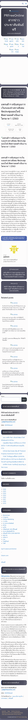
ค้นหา (3, 396)
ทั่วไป (4, 525)
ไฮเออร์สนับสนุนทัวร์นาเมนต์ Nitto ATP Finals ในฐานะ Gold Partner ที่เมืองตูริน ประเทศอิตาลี (13, 386)
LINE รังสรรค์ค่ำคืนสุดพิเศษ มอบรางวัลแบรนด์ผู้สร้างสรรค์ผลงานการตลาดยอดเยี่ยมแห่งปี (13, 330)
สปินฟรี (3, 562)
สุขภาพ (5, 535)
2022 (4, 497)
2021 (4, 499)
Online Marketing (8, 519)
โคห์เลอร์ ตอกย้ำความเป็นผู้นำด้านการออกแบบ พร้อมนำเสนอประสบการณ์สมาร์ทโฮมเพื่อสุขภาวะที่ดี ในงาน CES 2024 (13, 361)
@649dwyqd (8, 425)
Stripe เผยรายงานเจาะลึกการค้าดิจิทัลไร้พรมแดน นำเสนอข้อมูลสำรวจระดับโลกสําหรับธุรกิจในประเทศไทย (13, 319)
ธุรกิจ (4, 527)
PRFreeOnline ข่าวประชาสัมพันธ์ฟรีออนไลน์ (12, 712)
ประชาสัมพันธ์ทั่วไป (8, 531)
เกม (4, 539)
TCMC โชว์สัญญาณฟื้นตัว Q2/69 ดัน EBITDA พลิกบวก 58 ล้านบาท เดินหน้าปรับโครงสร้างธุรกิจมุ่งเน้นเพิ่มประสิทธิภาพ (13, 459)
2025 (4, 491)
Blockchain (6, 515)
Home (5, 90)
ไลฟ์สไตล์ (6, 541)
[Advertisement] (14, 71)
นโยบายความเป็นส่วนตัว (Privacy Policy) (11, 714)
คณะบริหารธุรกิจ (18, 696)
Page (8, 711)
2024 (4, 493)
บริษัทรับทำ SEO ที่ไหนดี (10, 529)
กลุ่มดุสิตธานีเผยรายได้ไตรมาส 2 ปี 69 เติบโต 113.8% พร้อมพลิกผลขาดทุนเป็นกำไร (13, 445)
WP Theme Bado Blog (21, 717)
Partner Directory (15, 711)
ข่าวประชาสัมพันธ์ (14, 90)
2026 (4, 489)
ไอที (4, 543)
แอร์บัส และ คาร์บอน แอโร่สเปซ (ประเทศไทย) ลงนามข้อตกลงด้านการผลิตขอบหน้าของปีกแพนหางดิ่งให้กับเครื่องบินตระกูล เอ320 (13, 373)
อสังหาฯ (5, 537)
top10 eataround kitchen (9, 549)
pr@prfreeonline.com (8, 422)
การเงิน (5, 521)
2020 (4, 501)
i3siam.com (4, 555)
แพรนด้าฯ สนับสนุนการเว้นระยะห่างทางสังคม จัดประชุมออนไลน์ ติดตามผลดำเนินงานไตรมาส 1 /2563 (13, 238)
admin (8, 125)
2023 (4, 495)
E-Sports (5, 517)
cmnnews (4, 698)
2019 (4, 503)
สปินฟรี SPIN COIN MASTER (11, 533)
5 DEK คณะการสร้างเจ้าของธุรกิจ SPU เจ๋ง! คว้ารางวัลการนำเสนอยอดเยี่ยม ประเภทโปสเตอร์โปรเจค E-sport (13, 350)
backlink (4, 711)
